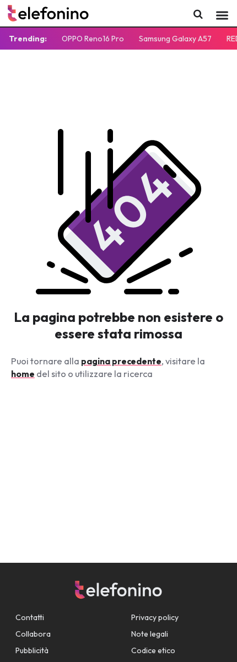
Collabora (33, 634)
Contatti (29, 617)
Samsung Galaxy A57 (175, 39)
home (23, 373)
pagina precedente (121, 361)
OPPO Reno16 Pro (93, 39)
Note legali (149, 634)
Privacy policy (155, 617)
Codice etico (153, 650)
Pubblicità (32, 650)
